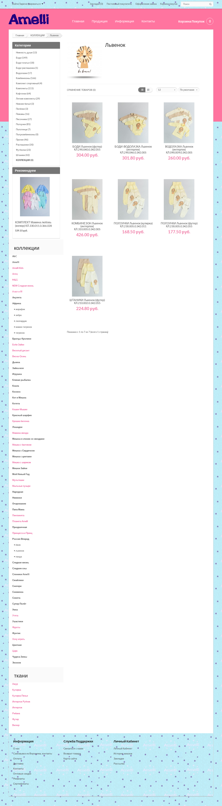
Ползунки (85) (23, 124)
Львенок (54, 35)
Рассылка (119, 763)
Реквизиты (19, 778)
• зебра (18, 315)
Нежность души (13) (26, 52)
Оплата (17, 758)
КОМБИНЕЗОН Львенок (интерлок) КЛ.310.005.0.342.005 (87, 226)
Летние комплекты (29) (28, 98)
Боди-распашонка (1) (27, 68)
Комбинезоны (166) (26, 78)
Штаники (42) (23, 155)
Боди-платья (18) (25, 62)
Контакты (18, 768)
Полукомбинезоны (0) (27, 134)
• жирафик (19, 309)
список (149, 90)
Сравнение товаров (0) (81, 90)
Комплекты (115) (25, 88)
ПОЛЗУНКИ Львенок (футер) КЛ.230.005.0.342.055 (179, 225)
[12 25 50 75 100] (166, 90)
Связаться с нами (73, 748)
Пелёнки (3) (22, 108)
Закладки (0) (96, 3)
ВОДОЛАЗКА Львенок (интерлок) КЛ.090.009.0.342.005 (179, 149)
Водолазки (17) (24, 73)
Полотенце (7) (23, 129)
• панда (18, 556)
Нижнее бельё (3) (25, 103)
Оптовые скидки (22, 773)
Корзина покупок (168, 3)
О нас (16, 748)
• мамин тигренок (23, 326)
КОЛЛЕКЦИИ (38, 35)
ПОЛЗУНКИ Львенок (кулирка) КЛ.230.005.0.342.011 (133, 225)
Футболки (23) (23, 149)
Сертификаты (21, 783)
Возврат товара (72, 753)
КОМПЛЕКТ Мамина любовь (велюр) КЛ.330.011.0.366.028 (33, 224)
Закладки (119, 758)
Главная (20, 35)
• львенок (19, 550)
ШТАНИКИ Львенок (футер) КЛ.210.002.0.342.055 (87, 301)
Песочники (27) (24, 119)
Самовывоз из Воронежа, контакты (32, 753)
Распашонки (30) (24, 144)
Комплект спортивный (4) (29, 83)
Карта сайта (70, 758)
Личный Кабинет (123, 748)
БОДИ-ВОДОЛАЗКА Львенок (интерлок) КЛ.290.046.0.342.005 (133, 149)
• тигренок (19, 332)
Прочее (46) (22, 139)
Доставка (18, 763)
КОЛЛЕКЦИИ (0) (24, 160)
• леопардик (20, 321)
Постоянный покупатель (119, 3)
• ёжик (17, 544)
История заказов (123, 753)
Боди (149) (21, 57)
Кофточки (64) (23, 93)
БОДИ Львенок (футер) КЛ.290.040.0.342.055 (87, 148)
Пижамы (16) (22, 114)
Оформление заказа (146, 3)
